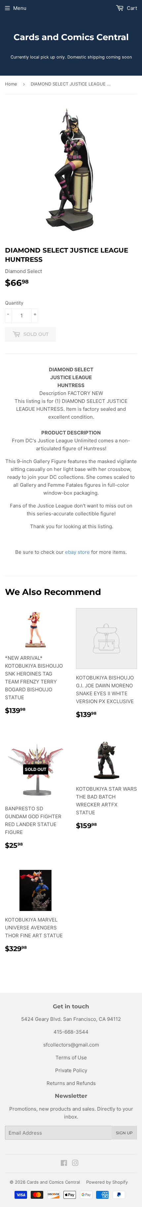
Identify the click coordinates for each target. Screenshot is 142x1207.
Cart (131, 8)
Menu (19, 8)
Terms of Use (71, 1057)
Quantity (14, 303)
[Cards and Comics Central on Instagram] (75, 1164)
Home (11, 83)
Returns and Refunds (71, 1083)
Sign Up (124, 1132)
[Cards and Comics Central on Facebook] (63, 1164)
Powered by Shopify (107, 1182)
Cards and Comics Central (71, 37)
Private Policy (71, 1070)
